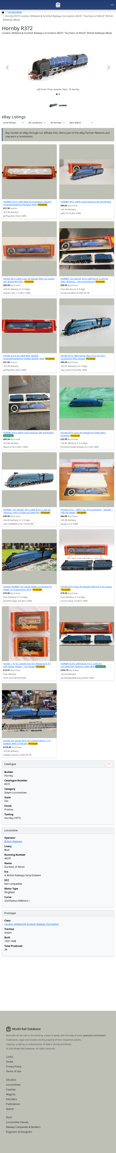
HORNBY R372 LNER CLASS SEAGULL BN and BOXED (86, 201)
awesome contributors (94, 1035)
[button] (58, 67)
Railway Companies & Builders (23, 1127)
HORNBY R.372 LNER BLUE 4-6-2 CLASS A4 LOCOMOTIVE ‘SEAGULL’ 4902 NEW (81, 665)
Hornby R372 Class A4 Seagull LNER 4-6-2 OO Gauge (86, 586)
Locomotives (15, 12)
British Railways (13, 841)
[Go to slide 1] (53, 105)
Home (9, 1061)
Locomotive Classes (17, 1122)
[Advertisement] (58, 980)
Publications (13, 1104)
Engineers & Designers (19, 1131)
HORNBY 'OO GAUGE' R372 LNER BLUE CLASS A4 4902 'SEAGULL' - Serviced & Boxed (84, 280)
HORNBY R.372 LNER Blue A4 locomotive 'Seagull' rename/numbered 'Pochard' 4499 (27, 203)
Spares (10, 1108)
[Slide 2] (59, 94)
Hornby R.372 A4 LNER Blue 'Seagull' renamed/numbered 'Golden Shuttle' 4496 (23, 357)
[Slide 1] (57, 94)
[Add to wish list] (109, 764)
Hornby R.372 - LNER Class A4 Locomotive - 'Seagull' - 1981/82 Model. (87, 511)
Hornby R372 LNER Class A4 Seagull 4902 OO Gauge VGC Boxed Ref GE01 (28, 280)
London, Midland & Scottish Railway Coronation (31, 924)
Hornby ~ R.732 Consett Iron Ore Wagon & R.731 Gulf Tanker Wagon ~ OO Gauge (27, 665)
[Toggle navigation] (112, 5)
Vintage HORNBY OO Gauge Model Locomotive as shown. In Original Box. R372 (27, 588)
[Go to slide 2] (63, 105)
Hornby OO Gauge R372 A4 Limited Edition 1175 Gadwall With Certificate (27, 742)
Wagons (10, 1094)
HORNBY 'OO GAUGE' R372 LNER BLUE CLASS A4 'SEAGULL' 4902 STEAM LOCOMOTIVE (27, 511)
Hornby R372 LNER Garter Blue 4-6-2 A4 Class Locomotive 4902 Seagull (83, 357)
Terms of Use (13, 1071)
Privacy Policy (13, 1066)
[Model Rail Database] (58, 5)
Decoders (11, 1099)
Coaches (11, 1089)
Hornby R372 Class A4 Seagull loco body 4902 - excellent (83, 434)
